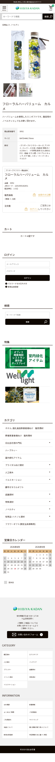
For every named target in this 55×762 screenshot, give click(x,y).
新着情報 (32, 704)
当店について (8, 727)
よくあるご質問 (9, 712)
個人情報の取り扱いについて (38, 727)
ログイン (34, 208)
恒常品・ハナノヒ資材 (15, 516)
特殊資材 (9, 501)
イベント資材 (8, 677)
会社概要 (7, 704)
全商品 (5, 24)
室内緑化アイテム (13, 457)
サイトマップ (33, 720)
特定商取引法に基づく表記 (38, 735)
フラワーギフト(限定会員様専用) (20, 524)
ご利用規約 (33, 712)
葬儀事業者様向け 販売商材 (18, 435)
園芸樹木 (7, 654)
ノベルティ (14, 24)
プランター (7, 669)
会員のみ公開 (44, 194)
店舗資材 (9, 494)
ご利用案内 (7, 720)
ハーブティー (11, 450)
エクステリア (33, 654)
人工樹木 (9, 472)
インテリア (33, 662)
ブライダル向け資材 (14, 465)
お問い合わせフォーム (28, 634)
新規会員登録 (8, 735)
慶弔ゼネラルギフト (14, 487)
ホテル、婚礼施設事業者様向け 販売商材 (24, 428)
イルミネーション (13, 479)
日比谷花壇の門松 (13, 442)
